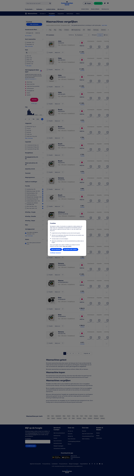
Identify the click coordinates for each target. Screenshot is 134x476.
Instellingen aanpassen (55, 252)
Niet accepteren (56, 249)
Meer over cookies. (67, 246)
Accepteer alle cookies (70, 249)
